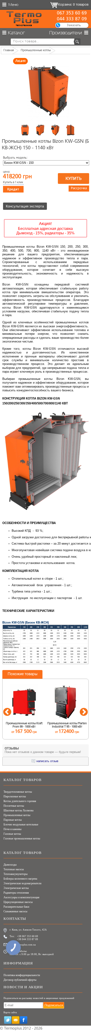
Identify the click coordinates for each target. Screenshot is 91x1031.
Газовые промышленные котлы (22, 838)
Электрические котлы (16, 888)
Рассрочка (79, 188)
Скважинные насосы (15, 911)
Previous (7, 712)
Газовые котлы (12, 833)
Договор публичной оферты (20, 979)
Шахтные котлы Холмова (18, 810)
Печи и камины (12, 829)
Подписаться (54, 1005)
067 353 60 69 (72, 13)
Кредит (13, 189)
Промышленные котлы (17, 815)
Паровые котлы (13, 819)
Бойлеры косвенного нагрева (20, 878)
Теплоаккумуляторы (16, 874)
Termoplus (13, 1028)
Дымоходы (10, 864)
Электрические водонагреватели (22, 883)
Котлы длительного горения (20, 801)
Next (83, 712)
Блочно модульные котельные (21, 824)
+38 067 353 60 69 (27, 936)
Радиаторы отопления (16, 892)
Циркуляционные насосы (18, 902)
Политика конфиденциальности (22, 975)
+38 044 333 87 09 (27, 939)
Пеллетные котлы (14, 805)
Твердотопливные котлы (18, 791)
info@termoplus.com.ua (23, 944)
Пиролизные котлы (15, 796)
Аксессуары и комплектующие (21, 897)
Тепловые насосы (14, 869)
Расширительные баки (16, 906)
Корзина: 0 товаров (73, 4)
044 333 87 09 (72, 19)
